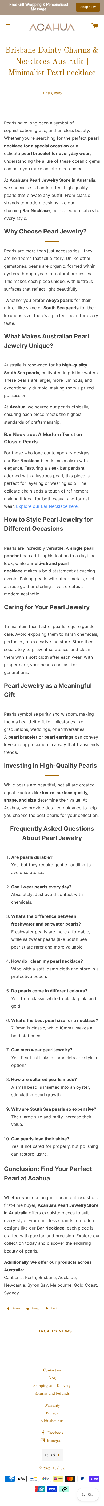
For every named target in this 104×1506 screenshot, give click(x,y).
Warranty (52, 1405)
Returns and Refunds (52, 1393)
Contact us (52, 1370)
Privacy (52, 1413)
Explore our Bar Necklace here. (47, 506)
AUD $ (50, 1455)
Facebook (54, 1432)
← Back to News (52, 1331)
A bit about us (52, 1420)
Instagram (55, 1440)
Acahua (58, 1468)
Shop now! (87, 7)
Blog (52, 1377)
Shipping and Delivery (52, 1385)
